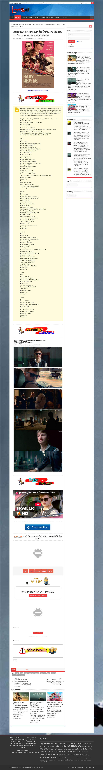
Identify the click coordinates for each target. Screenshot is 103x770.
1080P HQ (54, 744)
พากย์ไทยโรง (68, 760)
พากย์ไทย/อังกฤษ (79, 755)
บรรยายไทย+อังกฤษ (64, 755)
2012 (59, 743)
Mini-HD (17, 17)
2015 (67, 744)
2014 (64, 744)
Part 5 (50, 571)
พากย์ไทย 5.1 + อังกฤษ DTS (51, 757)
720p (41, 744)
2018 (79, 743)
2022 (41, 746)
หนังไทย (43, 17)
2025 (51, 746)
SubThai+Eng (64, 749)
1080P (17, 673)
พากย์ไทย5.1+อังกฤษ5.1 (83, 758)
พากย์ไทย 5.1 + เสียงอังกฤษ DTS (70, 758)
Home (12, 17)
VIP (29, 38)
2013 (61, 743)
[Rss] (81, 3)
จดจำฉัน (80, 41)
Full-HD (37, 17)
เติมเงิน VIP (57, 17)
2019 (83, 744)
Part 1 (25, 571)
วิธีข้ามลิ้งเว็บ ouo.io (43, 3)
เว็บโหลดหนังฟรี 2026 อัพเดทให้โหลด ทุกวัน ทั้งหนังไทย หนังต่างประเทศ (26, 767)
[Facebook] (82, 3)
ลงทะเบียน (70, 44)
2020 (86, 744)
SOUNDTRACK (86, 746)
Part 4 (44, 571)
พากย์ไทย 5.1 (86, 754)
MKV (48, 673)
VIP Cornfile (33, 38)
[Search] (92, 3)
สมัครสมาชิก (63, 3)
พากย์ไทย (72, 754)
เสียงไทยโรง (45, 761)
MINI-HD (43, 673)
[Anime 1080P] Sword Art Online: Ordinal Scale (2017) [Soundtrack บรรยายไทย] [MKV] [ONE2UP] (53, 681)
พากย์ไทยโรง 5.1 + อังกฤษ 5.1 (18, 675)
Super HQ (81, 749)
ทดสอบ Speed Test (54, 3)
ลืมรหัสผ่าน (71, 46)
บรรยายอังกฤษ (79, 751)
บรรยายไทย (85, 751)
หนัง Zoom (24, 17)
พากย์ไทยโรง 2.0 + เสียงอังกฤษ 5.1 (79, 760)
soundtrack (49, 17)
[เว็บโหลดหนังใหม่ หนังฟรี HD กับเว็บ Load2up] (21, 10)
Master (31, 17)
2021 (90, 743)
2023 (43, 746)
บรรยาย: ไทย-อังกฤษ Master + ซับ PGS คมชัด (63, 751)
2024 (47, 746)
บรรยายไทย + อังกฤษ (49, 754)
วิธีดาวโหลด (25, 3)
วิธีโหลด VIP (33, 3)
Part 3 (38, 571)
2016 (71, 743)
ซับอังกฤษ (54, 673)
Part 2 (31, 571)
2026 (54, 746)
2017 (22, 673)
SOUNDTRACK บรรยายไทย (49, 749)
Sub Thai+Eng (73, 749)
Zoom (87, 749)
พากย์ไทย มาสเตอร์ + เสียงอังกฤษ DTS (56, 760)
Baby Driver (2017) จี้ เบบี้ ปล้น (32, 673)
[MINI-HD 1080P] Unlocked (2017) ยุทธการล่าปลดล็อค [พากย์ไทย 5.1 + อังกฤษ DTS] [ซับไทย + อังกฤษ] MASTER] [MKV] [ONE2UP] (23, 682)
